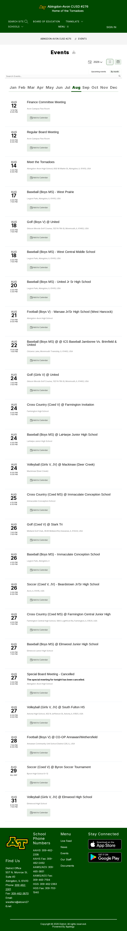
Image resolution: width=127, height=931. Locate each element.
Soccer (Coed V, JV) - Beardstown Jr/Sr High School (63, 584)
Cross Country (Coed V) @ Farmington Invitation (60, 404)
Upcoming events (98, 72)
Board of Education (46, 21)
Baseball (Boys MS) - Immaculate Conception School (63, 554)
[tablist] (36, 87)
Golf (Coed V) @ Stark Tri (45, 524)
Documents (67, 865)
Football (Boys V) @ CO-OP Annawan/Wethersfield (62, 737)
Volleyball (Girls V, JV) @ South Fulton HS (56, 707)
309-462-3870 (20, 893)
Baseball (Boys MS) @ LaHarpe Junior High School (62, 434)
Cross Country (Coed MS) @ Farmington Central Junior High (69, 614)
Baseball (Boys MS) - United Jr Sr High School (59, 281)
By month (115, 72)
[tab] (13, 87)
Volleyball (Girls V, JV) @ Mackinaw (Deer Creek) (61, 464)
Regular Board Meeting (43, 132)
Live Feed (66, 840)
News (64, 847)
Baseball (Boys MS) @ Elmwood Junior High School (62, 644)
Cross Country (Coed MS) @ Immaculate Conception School (68, 494)
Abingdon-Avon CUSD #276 (55, 38)
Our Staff (66, 859)
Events (82, 38)
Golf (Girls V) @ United (43, 374)
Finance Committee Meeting (46, 102)
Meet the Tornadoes (41, 162)
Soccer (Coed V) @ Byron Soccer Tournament (59, 767)
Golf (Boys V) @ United (43, 221)
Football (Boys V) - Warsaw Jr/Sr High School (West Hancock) (70, 311)
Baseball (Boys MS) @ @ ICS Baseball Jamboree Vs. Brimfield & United (72, 343)
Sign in (111, 27)
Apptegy (70, 926)
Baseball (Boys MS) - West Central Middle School (61, 251)
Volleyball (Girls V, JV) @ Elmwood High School (59, 797)
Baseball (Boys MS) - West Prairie (50, 191)
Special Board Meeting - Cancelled (50, 674)
